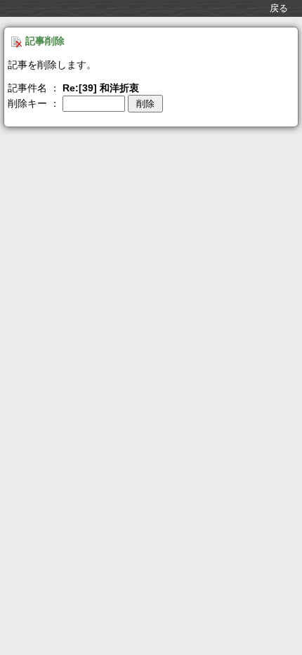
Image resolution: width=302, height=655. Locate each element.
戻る (279, 8)
